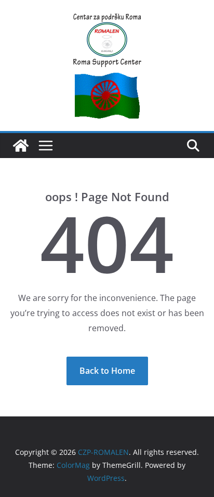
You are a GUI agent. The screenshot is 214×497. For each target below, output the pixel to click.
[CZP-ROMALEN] (20, 145)
